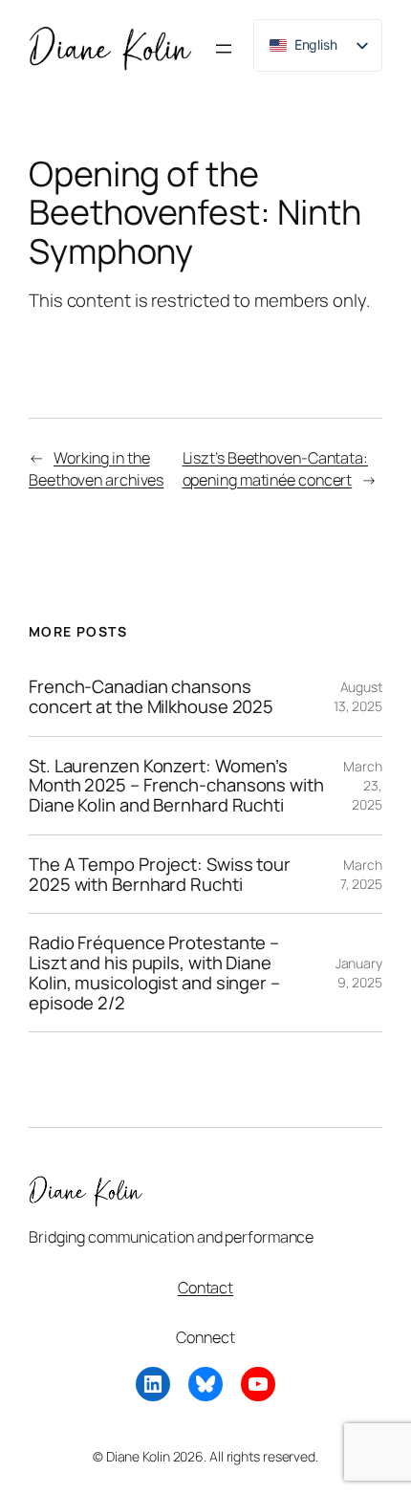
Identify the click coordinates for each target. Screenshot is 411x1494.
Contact (205, 1287)
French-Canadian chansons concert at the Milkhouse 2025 (151, 696)
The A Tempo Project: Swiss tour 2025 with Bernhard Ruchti (160, 874)
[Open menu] (223, 48)
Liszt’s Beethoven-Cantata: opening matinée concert (275, 468)
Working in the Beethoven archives (96, 468)
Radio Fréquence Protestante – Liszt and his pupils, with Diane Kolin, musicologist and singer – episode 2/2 (154, 972)
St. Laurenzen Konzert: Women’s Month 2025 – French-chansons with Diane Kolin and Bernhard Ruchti (176, 785)
